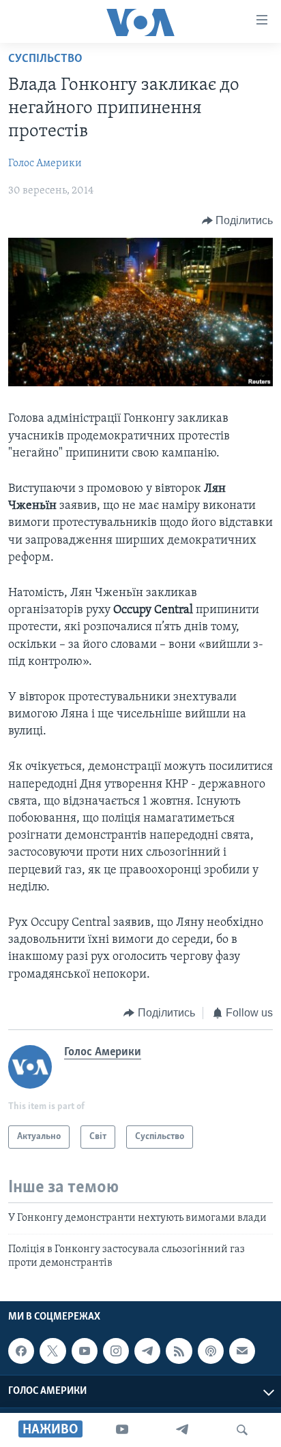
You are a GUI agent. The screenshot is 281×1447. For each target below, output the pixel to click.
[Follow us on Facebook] (21, 1351)
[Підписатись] (242, 1351)
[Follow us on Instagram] (116, 1351)
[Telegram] (182, 1430)
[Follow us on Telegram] (147, 1351)
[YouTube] (122, 1430)
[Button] (237, 221)
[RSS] (179, 1351)
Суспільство (45, 59)
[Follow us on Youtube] (85, 1351)
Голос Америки (45, 163)
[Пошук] (242, 1430)
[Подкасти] (211, 1351)
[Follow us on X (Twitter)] (52, 1351)
